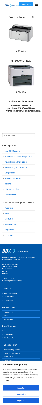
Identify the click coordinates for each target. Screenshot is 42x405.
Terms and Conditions (12, 353)
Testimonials (10, 194)
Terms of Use (8, 360)
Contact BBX (8, 300)
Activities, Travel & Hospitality (18, 156)
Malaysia (9, 219)
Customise (21, 394)
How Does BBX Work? (11, 293)
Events (6, 316)
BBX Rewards (8, 319)
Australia (9, 208)
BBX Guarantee (9, 338)
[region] (21, 383)
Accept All (21, 388)
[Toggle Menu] (37, 4)
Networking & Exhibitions (16, 167)
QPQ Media (10, 172)
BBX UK (12, 4)
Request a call (26, 4)
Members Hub (8, 312)
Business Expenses (13, 178)
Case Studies (8, 334)
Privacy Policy (8, 357)
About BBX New (9, 297)
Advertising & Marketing (16, 162)
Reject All (21, 400)
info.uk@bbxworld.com (13, 280)
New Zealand (10, 224)
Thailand (8, 235)
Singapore (9, 229)
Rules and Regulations (12, 350)
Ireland (8, 183)
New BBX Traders (12, 151)
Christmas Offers (12, 189)
